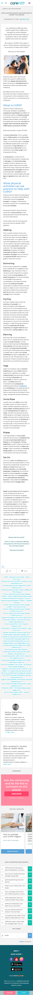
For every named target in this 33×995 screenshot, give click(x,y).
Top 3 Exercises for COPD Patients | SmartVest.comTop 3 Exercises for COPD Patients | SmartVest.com (16, 652)
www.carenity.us (12, 981)
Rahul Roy (25, 19)
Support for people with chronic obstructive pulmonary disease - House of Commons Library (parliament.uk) (16, 620)
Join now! (16, 794)
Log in (23, 993)
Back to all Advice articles (12, 8)
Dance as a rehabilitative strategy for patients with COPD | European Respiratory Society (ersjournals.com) (16, 675)
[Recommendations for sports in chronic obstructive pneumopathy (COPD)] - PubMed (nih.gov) (16, 600)
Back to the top (25, 941)
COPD (7, 935)
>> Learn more (9, 732)
